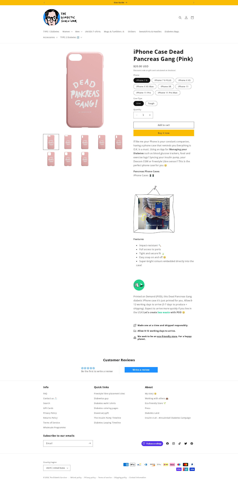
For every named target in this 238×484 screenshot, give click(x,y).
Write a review (141, 369)
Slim (138, 103)
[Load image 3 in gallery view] (85, 142)
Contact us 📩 (50, 398)
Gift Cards (48, 408)
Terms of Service (51, 422)
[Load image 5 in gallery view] (119, 142)
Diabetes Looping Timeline (107, 422)
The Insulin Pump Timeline (107, 417)
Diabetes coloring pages (106, 408)
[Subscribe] (90, 443)
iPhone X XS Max (145, 86)
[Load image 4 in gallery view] (102, 142)
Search (46, 403)
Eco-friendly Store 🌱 (155, 403)
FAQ (45, 393)
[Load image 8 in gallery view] (85, 159)
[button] (67, 31)
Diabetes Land (152, 413)
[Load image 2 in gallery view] (68, 142)
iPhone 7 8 (141, 80)
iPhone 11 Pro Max (167, 92)
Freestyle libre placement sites (109, 393)
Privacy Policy (50, 413)
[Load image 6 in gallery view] (51, 159)
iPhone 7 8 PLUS (163, 80)
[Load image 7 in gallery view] (68, 159)
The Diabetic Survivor (58, 478)
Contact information (137, 477)
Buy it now (164, 133)
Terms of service (105, 477)
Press (147, 408)
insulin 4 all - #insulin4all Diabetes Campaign (168, 417)
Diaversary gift (101, 413)
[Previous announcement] (44, 2)
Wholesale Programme (54, 427)
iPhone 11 (183, 86)
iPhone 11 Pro (143, 92)
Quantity (137, 109)
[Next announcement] (194, 2)
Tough (151, 103)
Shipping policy (120, 477)
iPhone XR (166, 86)
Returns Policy (50, 417)
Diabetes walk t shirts (105, 403)
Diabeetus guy (101, 398)
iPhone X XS (184, 80)
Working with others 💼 (156, 398)
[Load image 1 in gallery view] (51, 142)
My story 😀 (151, 393)
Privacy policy (90, 477)
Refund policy (76, 477)
